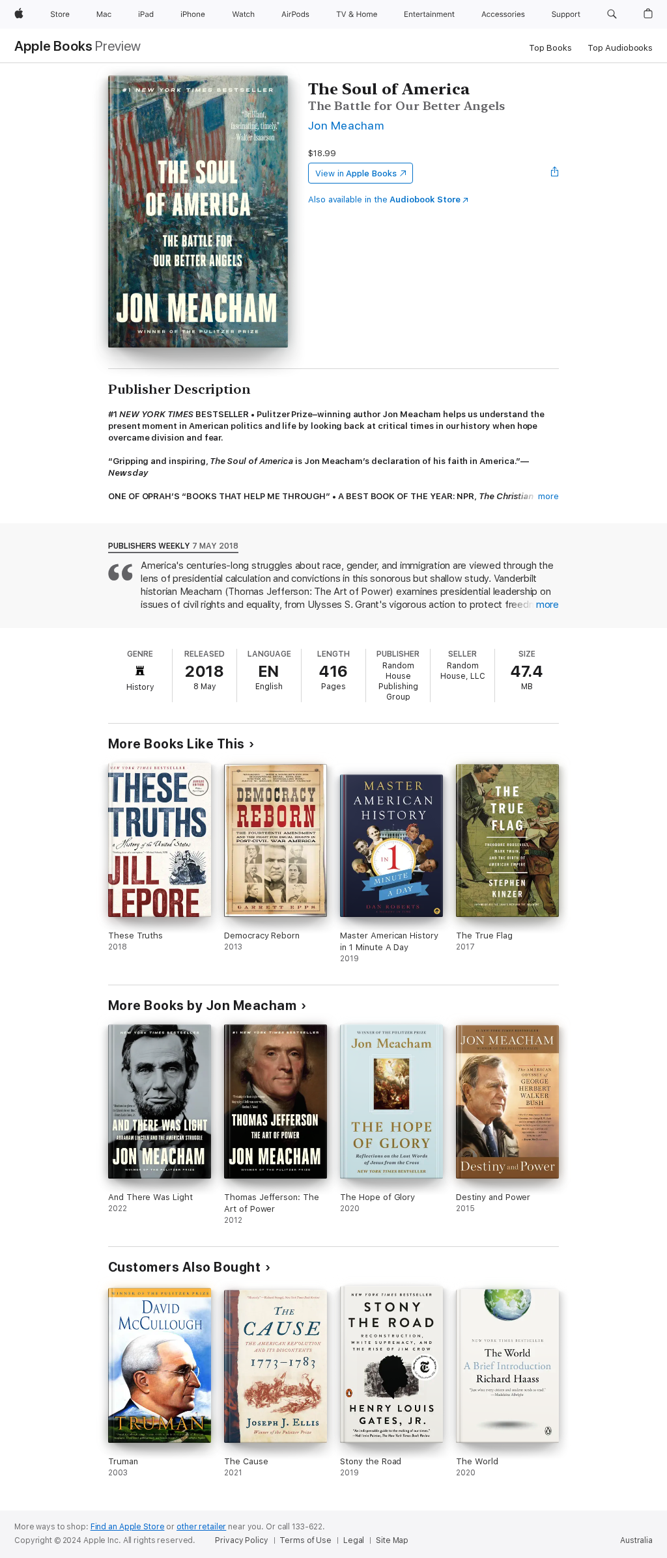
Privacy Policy (241, 1540)
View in (356, 173)
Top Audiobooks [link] (620, 48)
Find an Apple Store (128, 1526)
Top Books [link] (550, 48)
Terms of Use (305, 1540)
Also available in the (384, 199)
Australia (636, 1540)
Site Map (392, 1540)
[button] (612, 14)
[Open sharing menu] (555, 173)
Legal (353, 1540)
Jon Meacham (346, 125)
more (548, 496)
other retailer (201, 1526)
